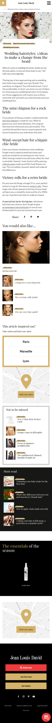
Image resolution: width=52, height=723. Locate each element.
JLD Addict (26, 686)
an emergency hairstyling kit (15, 207)
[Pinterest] (31, 217)
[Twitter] (38, 217)
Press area (26, 710)
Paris (26, 341)
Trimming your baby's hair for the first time (32, 482)
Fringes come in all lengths (29, 432)
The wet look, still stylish (26, 297)
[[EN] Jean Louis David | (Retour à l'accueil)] (26, 3)
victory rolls (35, 186)
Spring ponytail (9, 271)
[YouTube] (33, 696)
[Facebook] (24, 217)
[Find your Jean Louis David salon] (3, 3)
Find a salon (7, 705)
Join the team (26, 677)
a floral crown (8, 164)
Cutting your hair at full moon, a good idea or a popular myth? (31, 522)
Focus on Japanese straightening (25, 444)
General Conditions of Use (24, 705)
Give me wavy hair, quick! (26, 312)
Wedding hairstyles (11, 47)
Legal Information (42, 705)
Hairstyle (7, 43)
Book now (27, 667)
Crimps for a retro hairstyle (27, 282)
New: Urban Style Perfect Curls (29, 420)
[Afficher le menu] (49, 3)
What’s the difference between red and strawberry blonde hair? (32, 495)
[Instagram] (23, 696)
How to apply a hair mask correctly (32, 509)
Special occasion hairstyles (24, 43)
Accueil (4, 9)
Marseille (26, 351)
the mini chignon (10, 120)
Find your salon (26, 394)
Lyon (26, 361)
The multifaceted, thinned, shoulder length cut (29, 456)
